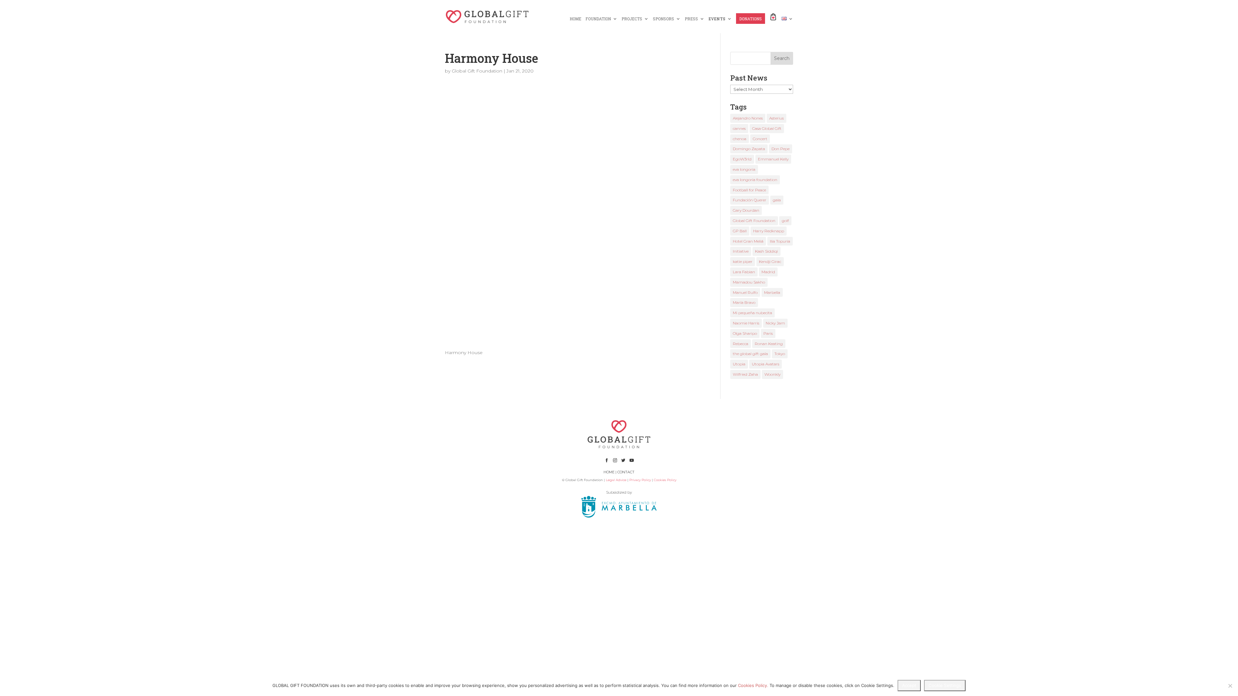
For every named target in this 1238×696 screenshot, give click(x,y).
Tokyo (779, 353)
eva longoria (744, 169)
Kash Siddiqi (766, 251)
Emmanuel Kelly (773, 159)
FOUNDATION (598, 18)
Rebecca (740, 343)
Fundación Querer (749, 200)
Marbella (772, 292)
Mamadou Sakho (749, 282)
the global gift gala (750, 353)
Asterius (776, 118)
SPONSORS (663, 18)
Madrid (768, 271)
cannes (739, 128)
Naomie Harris (746, 323)
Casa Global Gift (766, 128)
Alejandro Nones (748, 118)
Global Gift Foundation (477, 71)
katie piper (742, 261)
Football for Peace (749, 190)
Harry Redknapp (768, 230)
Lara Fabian (744, 271)
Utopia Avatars (765, 364)
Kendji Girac (770, 261)
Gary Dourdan (746, 210)
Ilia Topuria (780, 241)
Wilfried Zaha (745, 374)
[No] (1230, 685)
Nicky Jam (775, 323)
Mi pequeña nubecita (752, 312)
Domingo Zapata (749, 148)
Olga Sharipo (745, 333)
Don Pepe (780, 148)
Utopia (739, 364)
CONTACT (625, 472)
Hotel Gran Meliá (748, 241)
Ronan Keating (769, 343)
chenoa (739, 138)
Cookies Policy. (753, 685)
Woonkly (772, 374)
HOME (575, 18)
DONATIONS (750, 18)
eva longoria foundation (755, 179)
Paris (768, 333)
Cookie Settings (944, 685)
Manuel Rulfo (745, 292)
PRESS (691, 18)
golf (785, 220)
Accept (909, 685)
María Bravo (744, 302)
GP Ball (740, 230)
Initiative (741, 251)
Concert (760, 138)
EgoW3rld (742, 159)
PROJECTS (632, 18)
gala (777, 200)
